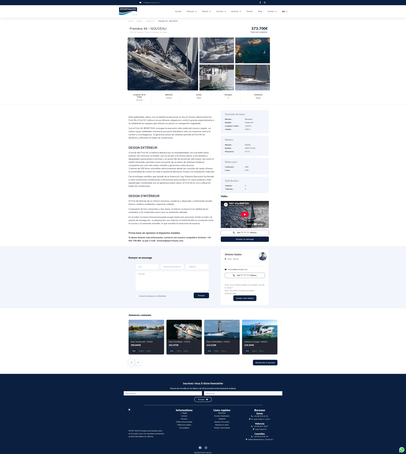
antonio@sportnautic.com (170, 240)
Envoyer (201, 295)
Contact (270, 11)
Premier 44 (150, 21)
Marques (190, 11)
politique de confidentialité (156, 296)
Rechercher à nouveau (265, 362)
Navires (205, 11)
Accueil (178, 11)
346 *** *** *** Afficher (246, 232)
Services (219, 11)
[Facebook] (200, 447)
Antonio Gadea (233, 254)
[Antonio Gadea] (263, 256)
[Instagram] (206, 447)
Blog (260, 11)
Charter (249, 11)
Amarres (234, 11)
